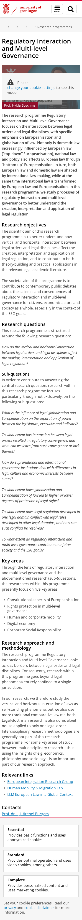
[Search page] (71, 9)
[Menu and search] (57, 9)
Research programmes (54, 27)
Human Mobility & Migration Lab (35, 788)
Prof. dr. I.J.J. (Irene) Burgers (25, 813)
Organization (30, 27)
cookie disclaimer (39, 907)
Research (22, 27)
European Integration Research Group (40, 781)
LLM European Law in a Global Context (40, 794)
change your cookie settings (31, 87)
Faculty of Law (13, 27)
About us (4, 27)
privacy (10, 907)
